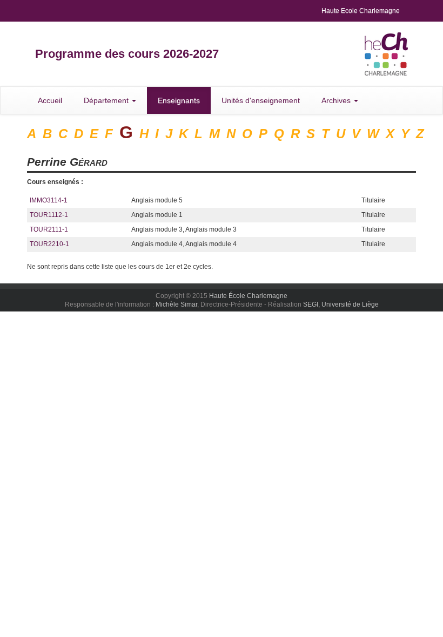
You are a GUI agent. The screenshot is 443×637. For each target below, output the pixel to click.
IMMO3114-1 (49, 200)
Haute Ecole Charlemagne (360, 11)
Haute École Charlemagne (248, 296)
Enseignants (179, 100)
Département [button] (107, 100)
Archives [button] (337, 100)
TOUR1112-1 (49, 215)
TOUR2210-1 (49, 244)
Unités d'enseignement (261, 100)
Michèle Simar (176, 304)
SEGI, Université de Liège (341, 304)
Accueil (50, 100)
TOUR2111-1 (49, 229)
